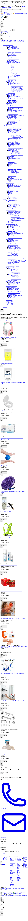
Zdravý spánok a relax (12, 207)
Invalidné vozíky (11, 84)
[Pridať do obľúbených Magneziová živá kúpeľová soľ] (2, 366)
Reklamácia (3, 41)
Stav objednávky (16, 41)
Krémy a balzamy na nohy (13, 130)
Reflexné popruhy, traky (5, 537)
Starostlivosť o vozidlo (13, 289)
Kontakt (22, 41)
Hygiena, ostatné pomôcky (13, 97)
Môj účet (18, 858)
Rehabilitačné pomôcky (13, 76)
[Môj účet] (2, 35)
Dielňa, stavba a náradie (13, 245)
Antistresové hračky (12, 296)
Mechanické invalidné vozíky (17, 86)
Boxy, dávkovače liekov (13, 95)
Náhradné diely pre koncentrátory (15, 110)
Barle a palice (11, 82)
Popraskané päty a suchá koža (14, 138)
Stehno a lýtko (14, 73)
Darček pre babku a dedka (11, 305)
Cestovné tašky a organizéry (14, 282)
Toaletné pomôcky (9, 57)
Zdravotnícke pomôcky (8, 45)
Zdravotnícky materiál (12, 122)
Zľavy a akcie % (6, 43)
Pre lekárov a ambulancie (11, 116)
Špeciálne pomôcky (12, 102)
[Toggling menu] (2, 310)
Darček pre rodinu (9, 303)
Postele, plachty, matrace (13, 101)
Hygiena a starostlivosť (13, 255)
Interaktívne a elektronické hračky (15, 295)
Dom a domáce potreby (10, 249)
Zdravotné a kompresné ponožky (12, 167)
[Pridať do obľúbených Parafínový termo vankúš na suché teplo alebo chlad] (2, 763)
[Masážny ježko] (8, 464)
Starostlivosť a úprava (15, 273)
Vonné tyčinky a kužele (16, 220)
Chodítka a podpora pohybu (14, 83)
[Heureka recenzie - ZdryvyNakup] (7, 892)
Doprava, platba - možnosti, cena (12, 860)
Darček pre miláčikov (10, 304)
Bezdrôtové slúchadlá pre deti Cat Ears (8, 337)
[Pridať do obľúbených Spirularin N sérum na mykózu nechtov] (2, 574)
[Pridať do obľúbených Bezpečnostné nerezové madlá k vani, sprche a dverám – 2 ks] (2, 737)
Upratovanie (10, 265)
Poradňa (22, 40)
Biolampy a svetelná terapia (11, 46)
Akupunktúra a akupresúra (13, 213)
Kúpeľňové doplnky (12, 55)
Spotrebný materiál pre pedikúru (17, 137)
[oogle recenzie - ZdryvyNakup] (7, 893)
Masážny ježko (4, 465)
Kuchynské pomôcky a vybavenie (18, 261)
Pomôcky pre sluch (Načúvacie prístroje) (16, 98)
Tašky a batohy (11, 284)
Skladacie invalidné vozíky (16, 87)
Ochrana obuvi (11, 178)
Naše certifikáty (25, 859)
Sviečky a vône (11, 263)
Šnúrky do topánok (10, 190)
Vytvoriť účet (8, 36)
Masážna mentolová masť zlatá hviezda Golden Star (11, 591)
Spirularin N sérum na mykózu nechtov (9, 565)
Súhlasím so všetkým (5, 9)
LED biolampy (11, 49)
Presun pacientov (11, 93)
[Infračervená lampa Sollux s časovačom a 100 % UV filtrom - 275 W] (8, 615)
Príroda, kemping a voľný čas (12, 228)
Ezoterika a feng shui (12, 221)
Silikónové (10, 196)
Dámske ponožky (14, 171)
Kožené (9, 192)
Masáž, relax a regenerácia (11, 200)
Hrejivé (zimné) (11, 162)
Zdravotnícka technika (12, 123)
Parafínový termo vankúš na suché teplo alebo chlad (11, 754)
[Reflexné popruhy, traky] (8, 536)
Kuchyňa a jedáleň (12, 259)
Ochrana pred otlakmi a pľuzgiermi (15, 148)
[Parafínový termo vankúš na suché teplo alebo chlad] (8, 752)
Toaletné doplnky (11, 60)
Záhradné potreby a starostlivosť (15, 248)
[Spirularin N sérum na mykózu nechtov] (8, 562)
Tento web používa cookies (18, 871)
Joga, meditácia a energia (11, 210)
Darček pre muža (9, 301)
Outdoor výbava (11, 231)
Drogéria (10, 252)
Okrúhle (10, 193)
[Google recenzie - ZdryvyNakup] (18, 893)
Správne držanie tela (15, 72)
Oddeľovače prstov (12, 146)
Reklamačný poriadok (12, 867)
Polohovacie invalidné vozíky (17, 88)
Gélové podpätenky (15, 151)
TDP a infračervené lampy (13, 48)
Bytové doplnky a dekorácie (14, 250)
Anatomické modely (12, 117)
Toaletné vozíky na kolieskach (17, 89)
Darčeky (5, 298)
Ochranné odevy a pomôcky (14, 119)
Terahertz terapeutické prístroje (14, 50)
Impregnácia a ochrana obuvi (14, 186)
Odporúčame (7, 40)
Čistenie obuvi (11, 184)
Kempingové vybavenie (13, 229)
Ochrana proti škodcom (13, 246)
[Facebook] (3, 861)
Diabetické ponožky (15, 172)
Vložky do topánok (10, 156)
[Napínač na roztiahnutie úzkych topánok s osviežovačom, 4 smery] (8, 672)
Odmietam (12, 9)
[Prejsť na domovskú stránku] (4, 17)
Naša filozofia (25, 863)
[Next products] (2, 765)
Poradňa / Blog (18, 882)
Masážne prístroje (12, 201)
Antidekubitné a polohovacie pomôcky (16, 115)
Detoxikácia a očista (10, 208)
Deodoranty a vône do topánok (14, 185)
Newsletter (12, 885)
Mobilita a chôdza (9, 81)
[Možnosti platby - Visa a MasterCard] (7, 895)
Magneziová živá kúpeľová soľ (7, 363)
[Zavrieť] (2, 912)
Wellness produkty (12, 206)
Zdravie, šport (6, 199)
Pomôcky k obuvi (9, 174)
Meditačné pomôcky (12, 222)
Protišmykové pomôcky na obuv (15, 179)
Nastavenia (18, 9)
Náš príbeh (24, 861)
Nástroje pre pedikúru (15, 135)
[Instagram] (3, 862)
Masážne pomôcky (12, 203)
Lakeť (12, 69)
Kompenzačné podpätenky (16, 153)
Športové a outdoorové (13, 198)
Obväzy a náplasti (12, 118)
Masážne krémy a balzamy (13, 204)
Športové (10, 166)
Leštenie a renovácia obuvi (13, 188)
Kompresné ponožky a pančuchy (15, 169)
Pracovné (10, 164)
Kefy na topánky (11, 187)
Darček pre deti (9, 302)
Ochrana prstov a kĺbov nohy (14, 149)
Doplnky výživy (11, 241)
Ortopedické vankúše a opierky (12, 61)
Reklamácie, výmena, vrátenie (12, 864)
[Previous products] (1, 765)
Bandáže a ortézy (11, 63)
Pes (9, 274)
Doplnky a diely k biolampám (14, 52)
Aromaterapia (11, 214)
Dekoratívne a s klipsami (13, 191)
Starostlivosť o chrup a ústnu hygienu (18, 258)
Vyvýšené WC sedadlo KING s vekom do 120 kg (11, 410)
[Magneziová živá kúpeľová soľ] (8, 362)
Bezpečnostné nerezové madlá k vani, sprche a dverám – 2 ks (13, 728)
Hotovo (2, 899)
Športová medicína (12, 79)
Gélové (9, 160)
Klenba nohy (11, 145)
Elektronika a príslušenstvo (11, 286)
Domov (4, 242)
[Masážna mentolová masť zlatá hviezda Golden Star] (8, 589)
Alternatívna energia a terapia (14, 212)
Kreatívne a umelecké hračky (14, 293)
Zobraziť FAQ (3, 853)
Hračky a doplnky (14, 269)
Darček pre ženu (9, 300)
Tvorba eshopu (6, 896)
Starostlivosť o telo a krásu (11, 232)
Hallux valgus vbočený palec (14, 144)
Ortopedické (10, 157)
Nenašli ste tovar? (9, 41)
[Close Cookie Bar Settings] (1, 898)
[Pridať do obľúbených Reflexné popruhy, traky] (2, 547)
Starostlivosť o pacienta (10, 94)
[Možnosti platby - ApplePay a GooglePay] (20, 895)
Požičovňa (5, 307)
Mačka (9, 268)
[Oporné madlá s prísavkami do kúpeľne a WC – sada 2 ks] (8, 699)
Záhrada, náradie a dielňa (11, 243)
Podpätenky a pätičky (12, 150)
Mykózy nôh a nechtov (13, 131)
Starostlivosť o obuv (10, 183)
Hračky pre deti (11, 297)
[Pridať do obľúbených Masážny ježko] (2, 474)
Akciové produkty (12, 881)
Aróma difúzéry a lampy (16, 215)
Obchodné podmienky (19, 860)
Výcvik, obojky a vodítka (16, 279)
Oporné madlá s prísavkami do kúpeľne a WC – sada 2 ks (12, 700)
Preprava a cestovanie (15, 272)
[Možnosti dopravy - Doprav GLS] (4, 888)
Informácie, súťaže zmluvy (19, 876)
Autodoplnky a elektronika (13, 288)
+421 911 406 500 (4, 32)
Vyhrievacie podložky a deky (14, 205)
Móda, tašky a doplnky (10, 281)
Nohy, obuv (5, 125)
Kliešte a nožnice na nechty (16, 134)
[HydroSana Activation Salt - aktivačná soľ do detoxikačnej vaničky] (8, 381)
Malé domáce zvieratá (12, 280)
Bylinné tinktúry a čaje (13, 240)
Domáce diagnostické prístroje (14, 96)
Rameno (12, 70)
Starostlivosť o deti (9, 124)
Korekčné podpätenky (15, 152)
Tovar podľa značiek (11, 878)
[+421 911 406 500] (4, 31)
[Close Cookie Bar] (1, 11)
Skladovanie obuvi (12, 180)
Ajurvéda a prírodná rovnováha (14, 211)
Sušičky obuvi (11, 181)
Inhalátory (10, 109)
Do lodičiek (10, 159)
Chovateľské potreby (10, 267)
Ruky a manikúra (11, 235)
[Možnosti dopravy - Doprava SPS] (4, 889)
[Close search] (2, 24)
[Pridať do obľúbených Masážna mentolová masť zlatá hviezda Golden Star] (2, 600)
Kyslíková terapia (9, 104)
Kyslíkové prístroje (12, 105)
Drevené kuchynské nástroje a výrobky (19, 260)
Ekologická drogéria (15, 254)
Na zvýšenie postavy (12, 163)
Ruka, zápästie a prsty (15, 75)
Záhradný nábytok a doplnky (14, 247)
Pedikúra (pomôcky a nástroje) (14, 132)
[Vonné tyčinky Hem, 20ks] (8, 510)
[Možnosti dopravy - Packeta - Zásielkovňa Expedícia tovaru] (15, 888)
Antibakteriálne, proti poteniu (14, 158)
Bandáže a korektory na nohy (14, 143)
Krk (12, 68)
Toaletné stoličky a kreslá (13, 59)
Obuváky (10, 177)
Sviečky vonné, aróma (15, 217)
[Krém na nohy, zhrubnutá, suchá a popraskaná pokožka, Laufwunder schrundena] (8, 435)
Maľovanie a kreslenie (12, 294)
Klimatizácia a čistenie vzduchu (12, 266)
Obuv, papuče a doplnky (13, 283)
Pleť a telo (10, 234)
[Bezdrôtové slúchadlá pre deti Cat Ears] (8, 336)
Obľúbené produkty (12, 883)
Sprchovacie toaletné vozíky (14, 56)
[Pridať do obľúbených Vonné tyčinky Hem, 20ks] (2, 521)
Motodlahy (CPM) (12, 80)
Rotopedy (10, 77)
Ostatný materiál (11, 121)
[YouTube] (3, 864)
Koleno (12, 67)
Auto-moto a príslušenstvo (11, 287)
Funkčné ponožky (12, 170)
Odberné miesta (11, 869)
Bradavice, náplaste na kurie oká (15, 128)
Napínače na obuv (12, 176)
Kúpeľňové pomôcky (10, 53)
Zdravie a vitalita (9, 239)
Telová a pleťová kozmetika (14, 236)
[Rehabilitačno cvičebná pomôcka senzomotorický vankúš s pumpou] (8, 490)
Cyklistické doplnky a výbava (14, 226)
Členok (12, 66)
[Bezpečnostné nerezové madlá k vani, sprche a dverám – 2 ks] (8, 725)
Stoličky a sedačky (12, 54)
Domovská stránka (4, 320)
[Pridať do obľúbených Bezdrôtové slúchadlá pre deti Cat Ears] (2, 346)
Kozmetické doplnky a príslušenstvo (15, 233)
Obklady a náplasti (12, 100)
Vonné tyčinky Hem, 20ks (6, 511)
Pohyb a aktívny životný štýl (11, 224)
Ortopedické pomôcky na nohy (12, 142)
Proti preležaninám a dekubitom (12, 111)
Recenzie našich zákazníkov (25, 866)
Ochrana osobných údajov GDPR (19, 867)
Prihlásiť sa (3, 36)
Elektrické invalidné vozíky (16, 90)
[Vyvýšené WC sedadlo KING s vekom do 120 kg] (8, 408)
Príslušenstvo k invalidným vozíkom (18, 91)
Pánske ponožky (14, 173)
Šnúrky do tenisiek (12, 197)
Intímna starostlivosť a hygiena (17, 256)
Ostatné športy (11, 227)
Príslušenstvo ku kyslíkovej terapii (15, 108)
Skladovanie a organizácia (13, 262)
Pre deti (9, 165)
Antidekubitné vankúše (13, 114)
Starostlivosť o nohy (10, 126)
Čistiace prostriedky (15, 253)
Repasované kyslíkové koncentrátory (15, 107)
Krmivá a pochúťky (15, 270)
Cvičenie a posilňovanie (13, 225)
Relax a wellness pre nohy (13, 141)
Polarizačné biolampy (12, 47)
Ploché (9, 194)
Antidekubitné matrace (13, 112)
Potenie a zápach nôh (12, 139)
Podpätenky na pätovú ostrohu (17, 155)
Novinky (2, 40)
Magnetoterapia (9, 103)
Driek (12, 65)
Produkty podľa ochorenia (15, 40)
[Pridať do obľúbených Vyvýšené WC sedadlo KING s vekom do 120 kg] (2, 420)
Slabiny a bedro (14, 74)
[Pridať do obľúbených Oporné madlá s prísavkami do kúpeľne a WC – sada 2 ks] (2, 710)
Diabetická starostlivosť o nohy (14, 129)
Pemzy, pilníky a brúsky (16, 136)
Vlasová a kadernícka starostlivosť (15, 238)
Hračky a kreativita (10, 290)
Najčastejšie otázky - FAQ (19, 879)
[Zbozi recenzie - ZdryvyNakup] (19, 892)
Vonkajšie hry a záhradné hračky (15, 291)
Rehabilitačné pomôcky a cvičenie (13, 62)
